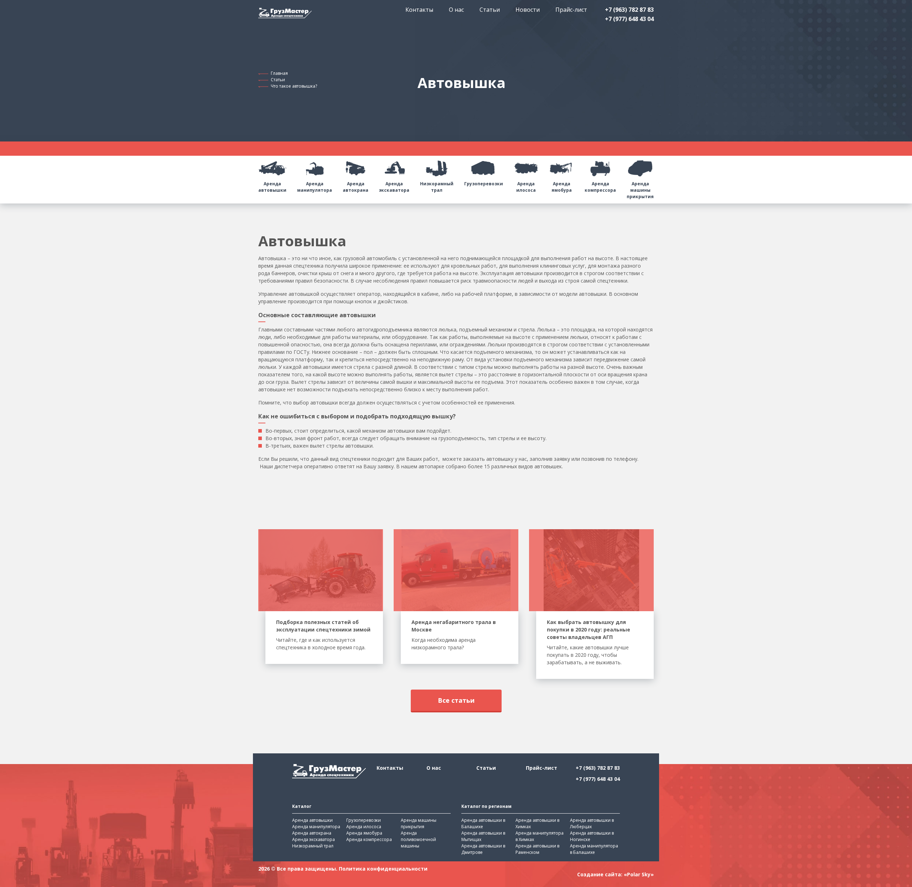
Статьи (490, 10)
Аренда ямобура (561, 187)
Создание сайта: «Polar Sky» (615, 874)
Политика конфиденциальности (383, 868)
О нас (456, 10)
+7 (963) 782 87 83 (629, 10)
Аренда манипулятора (314, 187)
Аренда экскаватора (394, 187)
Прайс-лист (571, 10)
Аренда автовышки (272, 187)
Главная (279, 73)
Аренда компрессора (600, 187)
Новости (527, 10)
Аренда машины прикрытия (640, 190)
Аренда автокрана (355, 187)
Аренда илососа (526, 187)
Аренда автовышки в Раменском (537, 849)
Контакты (419, 10)
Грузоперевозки (483, 184)
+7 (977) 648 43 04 (629, 19)
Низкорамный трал (437, 187)
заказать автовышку (488, 458)
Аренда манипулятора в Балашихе (594, 849)
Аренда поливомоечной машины (418, 839)
